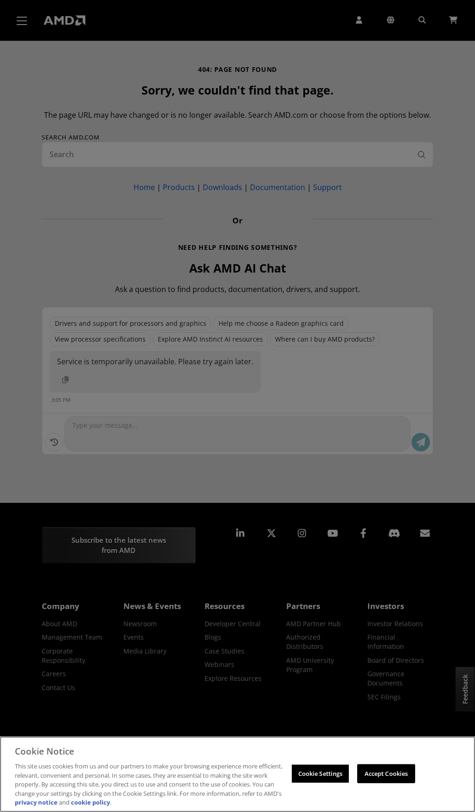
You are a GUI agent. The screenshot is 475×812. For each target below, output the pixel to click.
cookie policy (90, 802)
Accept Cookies (386, 773)
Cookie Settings (320, 773)
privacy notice (36, 802)
